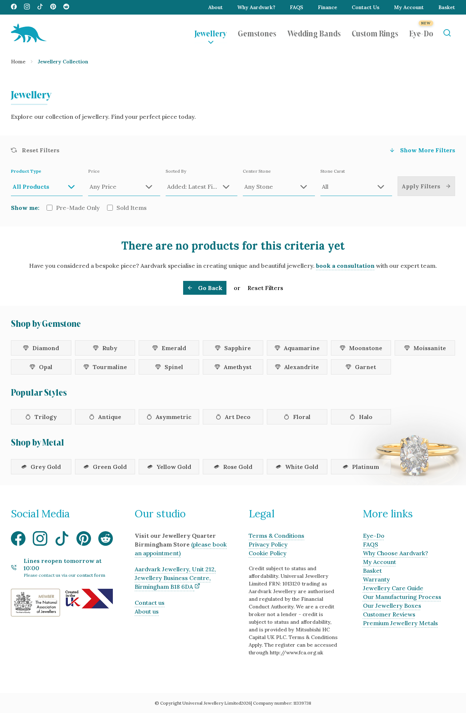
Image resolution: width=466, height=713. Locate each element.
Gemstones (257, 33)
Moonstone (365, 348)
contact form (91, 575)
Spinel (174, 367)
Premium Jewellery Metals (400, 623)
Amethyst (238, 367)
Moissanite (430, 348)
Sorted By (176, 171)
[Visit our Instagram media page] (27, 7)
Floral (302, 416)
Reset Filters (265, 287)
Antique (109, 416)
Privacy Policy (268, 544)
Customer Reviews (389, 614)
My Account (409, 7)
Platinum (365, 466)
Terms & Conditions (276, 535)
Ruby (109, 348)
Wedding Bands (314, 33)
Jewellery (210, 33)
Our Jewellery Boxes (392, 605)
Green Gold (110, 466)
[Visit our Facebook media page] (14, 7)
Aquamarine (302, 348)
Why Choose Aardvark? (395, 553)
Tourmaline (110, 367)
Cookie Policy (268, 553)
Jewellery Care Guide (393, 588)
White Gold (301, 466)
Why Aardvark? (256, 7)
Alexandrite (301, 367)
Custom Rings (375, 33)
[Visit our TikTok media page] (40, 7)
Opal (45, 367)
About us (147, 611)
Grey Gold (46, 466)
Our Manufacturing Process (402, 596)
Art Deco (237, 416)
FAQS (296, 7)
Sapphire (237, 348)
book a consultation (345, 265)
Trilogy (46, 416)
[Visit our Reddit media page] (66, 7)
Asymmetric (173, 416)
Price (94, 171)
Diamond (45, 348)
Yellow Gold (174, 466)
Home (18, 61)
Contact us (150, 602)
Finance (327, 7)
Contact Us (365, 7)
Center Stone (257, 171)
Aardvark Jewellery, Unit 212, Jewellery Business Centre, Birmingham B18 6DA (175, 577)
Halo (365, 416)
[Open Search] (447, 33)
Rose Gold (237, 466)
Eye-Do (421, 33)
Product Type (26, 171)
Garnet (365, 367)
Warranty (376, 579)
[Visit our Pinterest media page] (53, 7)
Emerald (174, 348)
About (215, 7)
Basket (446, 7)
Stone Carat (332, 171)
